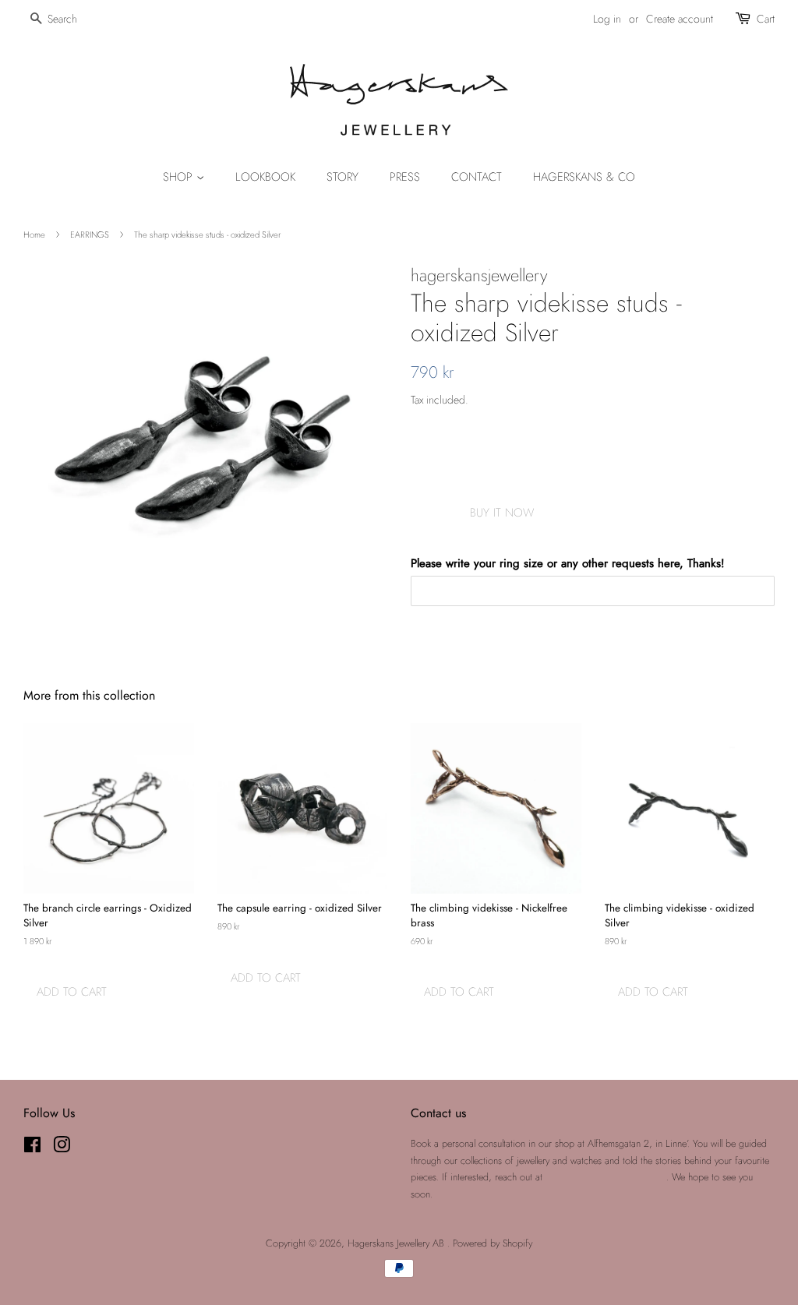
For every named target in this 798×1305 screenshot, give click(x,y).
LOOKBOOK (265, 176)
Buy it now (502, 512)
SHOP (179, 176)
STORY (342, 176)
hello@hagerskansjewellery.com (606, 1176)
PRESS (405, 176)
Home (34, 234)
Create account (679, 18)
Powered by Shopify (492, 1243)
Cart (766, 18)
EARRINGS (89, 234)
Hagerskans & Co (584, 176)
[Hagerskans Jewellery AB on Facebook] (32, 1148)
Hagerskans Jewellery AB (397, 1243)
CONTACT (476, 176)
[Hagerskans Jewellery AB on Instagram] (61, 1148)
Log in (607, 18)
